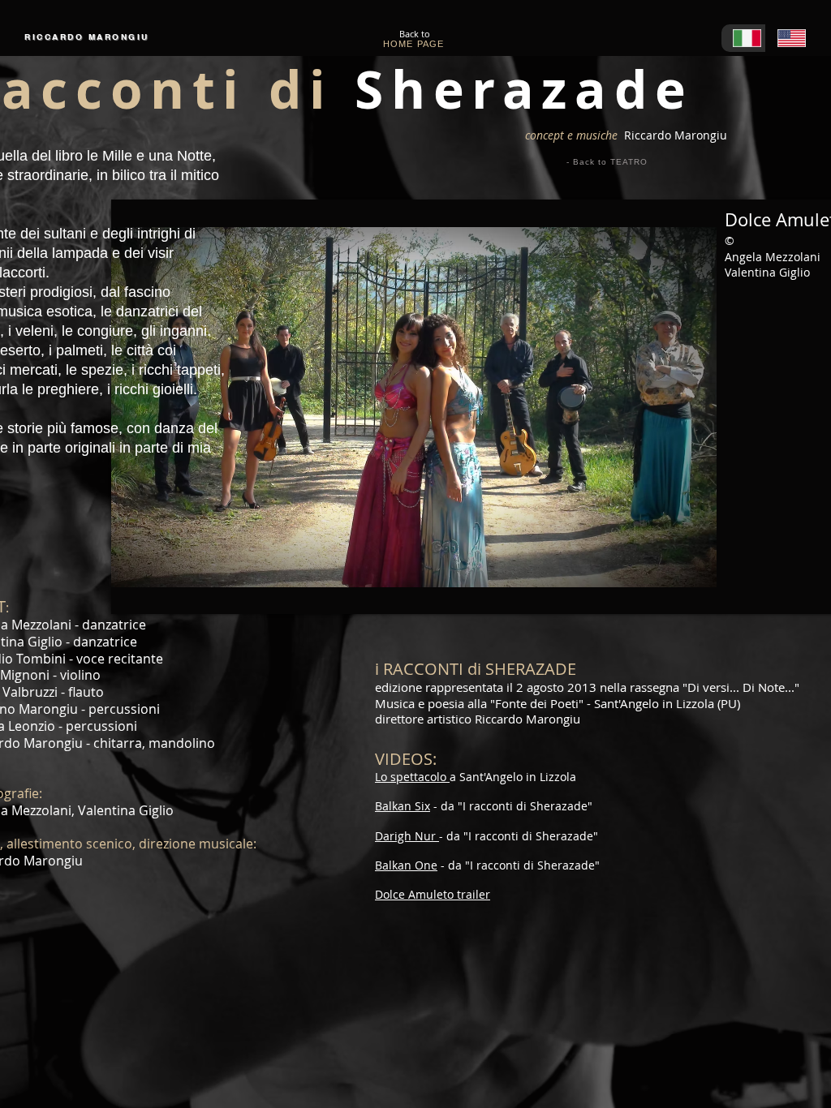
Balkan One (406, 865)
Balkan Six (402, 806)
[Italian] (743, 38)
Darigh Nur (407, 836)
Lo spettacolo (412, 776)
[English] (787, 38)
